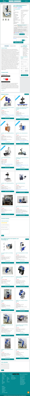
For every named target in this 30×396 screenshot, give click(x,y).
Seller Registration (22, 377)
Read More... (15, 38)
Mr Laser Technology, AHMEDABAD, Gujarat (22, 140)
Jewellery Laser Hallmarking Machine (7, 183)
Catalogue (22, 32)
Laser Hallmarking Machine (5, 157)
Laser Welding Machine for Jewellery (22, 349)
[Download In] (14, 374)
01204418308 (3, 387)
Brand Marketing (22, 381)
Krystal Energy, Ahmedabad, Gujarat (21, 213)
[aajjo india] (4, 1)
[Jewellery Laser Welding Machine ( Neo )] (7, 343)
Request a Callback (18, 42)
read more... (3, 90)
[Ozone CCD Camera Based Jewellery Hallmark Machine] (7, 101)
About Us (3, 377)
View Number (17, 34)
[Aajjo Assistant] (28, 392)
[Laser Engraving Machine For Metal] (22, 247)
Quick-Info (3, 381)
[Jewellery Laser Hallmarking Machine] (7, 127)
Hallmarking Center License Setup (7, 206)
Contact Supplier (8, 118)
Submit (3, 235)
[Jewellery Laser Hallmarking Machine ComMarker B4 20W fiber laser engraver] (22, 101)
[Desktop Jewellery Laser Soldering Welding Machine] (22, 270)
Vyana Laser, (3, 212)
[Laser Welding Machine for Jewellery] (22, 343)
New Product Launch (22, 382)
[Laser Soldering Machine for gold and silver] (7, 270)
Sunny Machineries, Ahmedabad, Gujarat (7, 189)
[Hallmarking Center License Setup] (7, 200)
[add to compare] (25, 40)
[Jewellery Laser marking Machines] (22, 127)
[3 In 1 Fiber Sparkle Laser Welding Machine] (7, 247)
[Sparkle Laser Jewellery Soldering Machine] (22, 294)
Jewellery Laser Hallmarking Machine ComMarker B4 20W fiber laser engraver (22, 108)
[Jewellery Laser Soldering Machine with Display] (7, 319)
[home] (3, 373)
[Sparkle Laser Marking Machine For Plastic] (7, 294)
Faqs (2, 383)
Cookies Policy (13, 377)
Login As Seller (22, 384)
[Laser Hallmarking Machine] (7, 152)
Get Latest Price (20, 7)
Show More (26, 94)
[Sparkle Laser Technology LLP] (15, 25)
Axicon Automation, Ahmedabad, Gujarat (6, 164)
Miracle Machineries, (4, 140)
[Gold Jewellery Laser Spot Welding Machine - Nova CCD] (22, 319)
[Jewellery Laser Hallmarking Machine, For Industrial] (22, 151)
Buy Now (23, 40)
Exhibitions (3, 382)
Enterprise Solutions (22, 383)
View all (27, 239)
